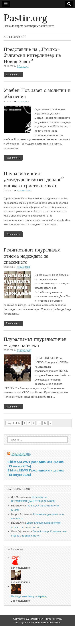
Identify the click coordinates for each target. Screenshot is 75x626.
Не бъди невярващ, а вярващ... (30, 596)
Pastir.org (25, 18)
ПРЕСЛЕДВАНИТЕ (21, 453)
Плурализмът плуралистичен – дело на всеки (35, 342)
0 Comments (23, 101)
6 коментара (23, 267)
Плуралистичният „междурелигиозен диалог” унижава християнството (34, 179)
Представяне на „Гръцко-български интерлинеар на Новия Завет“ (32, 55)
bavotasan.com (52, 622)
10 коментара (24, 350)
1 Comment (22, 66)
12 (45, 423)
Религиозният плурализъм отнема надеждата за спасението (32, 255)
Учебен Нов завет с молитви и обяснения (37, 93)
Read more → (13, 74)
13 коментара (24, 190)
